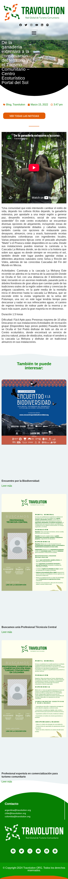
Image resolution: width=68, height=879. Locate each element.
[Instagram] (31, 24)
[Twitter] (25, 24)
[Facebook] (20, 24)
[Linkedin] (42, 24)
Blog (8, 104)
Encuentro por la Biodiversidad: (21, 481)
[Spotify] (47, 24)
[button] (34, 33)
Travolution (19, 104)
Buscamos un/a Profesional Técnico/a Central (29, 627)
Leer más (7, 485)
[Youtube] (36, 24)
